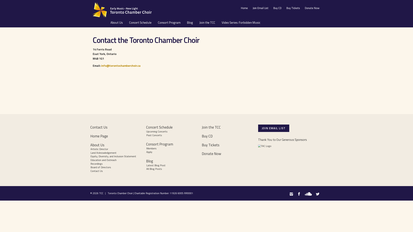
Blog (190, 22)
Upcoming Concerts (156, 131)
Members (151, 148)
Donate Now (312, 8)
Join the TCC (207, 22)
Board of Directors (101, 167)
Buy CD (277, 8)
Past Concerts (154, 135)
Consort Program (169, 22)
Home (244, 8)
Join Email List (260, 8)
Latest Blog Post (156, 165)
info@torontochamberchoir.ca (121, 65)
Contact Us (98, 127)
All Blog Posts (154, 169)
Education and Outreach (103, 160)
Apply (149, 152)
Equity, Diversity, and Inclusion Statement (113, 156)
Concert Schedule (140, 22)
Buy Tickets (293, 8)
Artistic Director (99, 149)
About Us (117, 22)
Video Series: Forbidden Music (241, 22)
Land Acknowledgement (103, 153)
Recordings (97, 164)
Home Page (99, 136)
